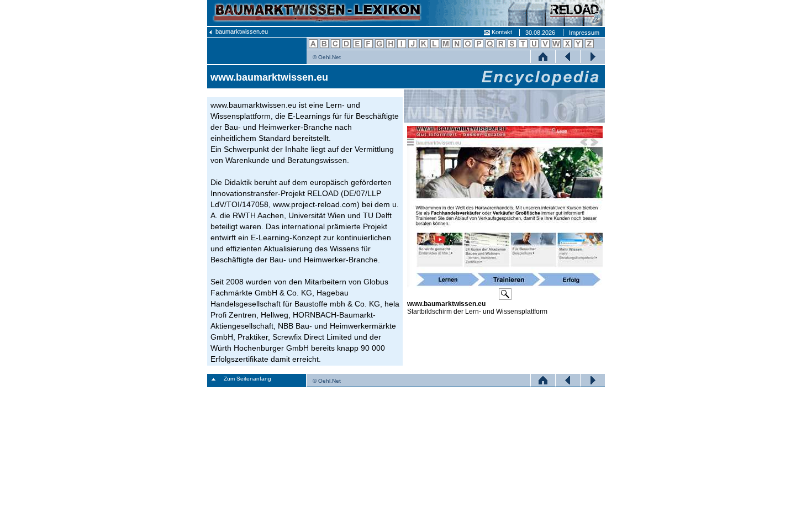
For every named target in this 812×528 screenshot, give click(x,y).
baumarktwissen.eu (241, 31)
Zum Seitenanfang (247, 379)
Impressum (584, 32)
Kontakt (501, 32)
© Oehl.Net (327, 57)
